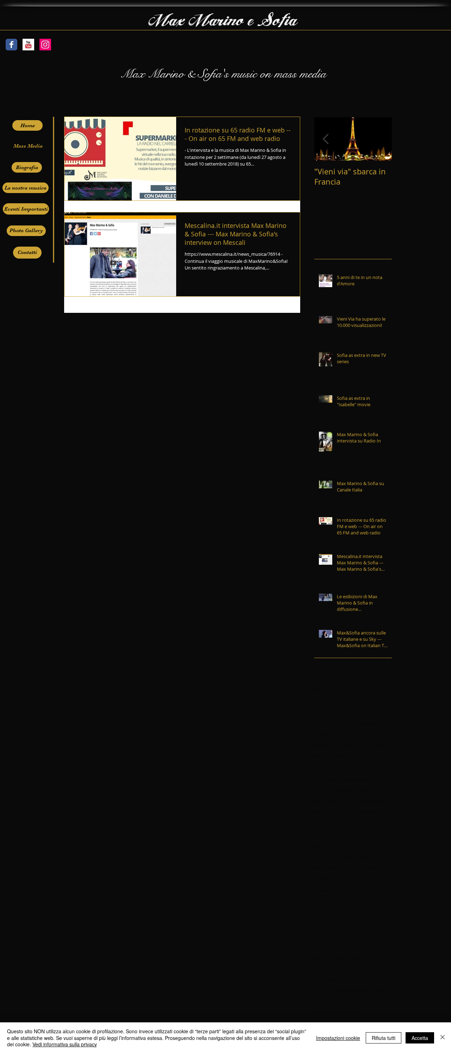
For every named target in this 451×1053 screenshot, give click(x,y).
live (351, 1001)
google (355, 957)
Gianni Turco (326, 712)
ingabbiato (323, 979)
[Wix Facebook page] (11, 44)
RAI (381, 767)
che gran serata (360, 845)
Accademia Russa (344, 689)
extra (331, 934)
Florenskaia (324, 701)
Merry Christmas (364, 745)
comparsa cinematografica (342, 890)
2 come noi (337, 678)
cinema (319, 856)
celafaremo (324, 845)
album (348, 801)
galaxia (319, 957)
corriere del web (330, 912)
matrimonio (373, 1001)
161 (315, 678)
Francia (350, 701)
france (361, 945)
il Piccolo (349, 968)
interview (352, 979)
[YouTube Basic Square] (28, 44)
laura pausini (326, 1001)
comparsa (322, 878)
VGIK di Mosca (352, 790)
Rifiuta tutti (383, 1037)
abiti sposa (324, 801)
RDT (316, 778)
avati (316, 812)
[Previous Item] (325, 139)
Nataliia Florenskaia (359, 756)
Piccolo (319, 767)
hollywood (323, 968)
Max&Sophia (326, 745)
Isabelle (368, 723)
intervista (322, 990)
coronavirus (373, 901)
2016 (359, 678)
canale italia (374, 812)
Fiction (377, 689)
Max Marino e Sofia (333, 734)
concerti (320, 901)
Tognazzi (321, 790)
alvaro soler (374, 801)
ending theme (360, 923)
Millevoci (321, 756)
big (330, 812)
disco (379, 912)
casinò (367, 834)
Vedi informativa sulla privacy (64, 1044)
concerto (344, 901)
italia (377, 990)
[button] (28, 146)
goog (337, 957)
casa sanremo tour (333, 834)
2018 (375, 678)
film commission (330, 945)
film (345, 934)
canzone (346, 823)
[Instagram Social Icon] (45, 44)
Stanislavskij (354, 778)
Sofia (330, 778)
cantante (321, 823)
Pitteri (339, 767)
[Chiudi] (442, 1037)
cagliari (347, 812)
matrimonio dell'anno (336, 1012)
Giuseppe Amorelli (333, 723)
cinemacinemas (351, 856)
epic (316, 934)
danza (361, 912)
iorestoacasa (352, 990)
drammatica (325, 923)
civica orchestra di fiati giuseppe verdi (350, 868)
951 (315, 689)
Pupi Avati (361, 767)
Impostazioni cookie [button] (338, 1037)
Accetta (420, 1037)
